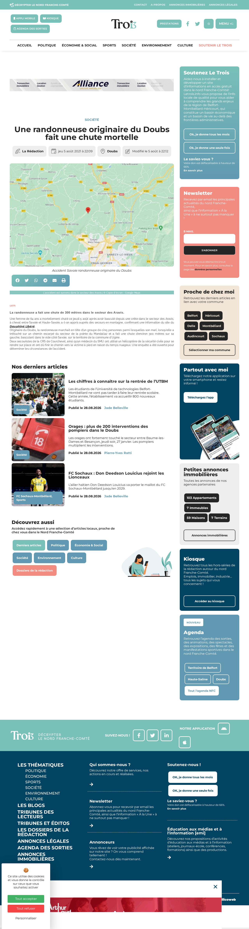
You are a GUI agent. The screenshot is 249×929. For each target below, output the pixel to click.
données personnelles (208, 269)
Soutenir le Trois (215, 45)
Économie (36, 776)
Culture (185, 45)
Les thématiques (40, 765)
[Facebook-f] (187, 23)
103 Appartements (202, 498)
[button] (18, 281)
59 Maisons (196, 518)
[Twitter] (197, 23)
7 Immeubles (197, 508)
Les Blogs (31, 805)
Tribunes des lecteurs (36, 814)
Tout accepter (26, 899)
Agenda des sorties (45, 847)
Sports (109, 45)
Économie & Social (79, 45)
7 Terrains (219, 518)
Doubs (112, 151)
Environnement (157, 45)
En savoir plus (193, 170)
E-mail (189, 231)
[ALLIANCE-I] (92, 104)
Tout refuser (26, 908)
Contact (140, 4)
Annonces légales (223, 4)
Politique (47, 45)
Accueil (24, 45)
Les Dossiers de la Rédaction (43, 832)
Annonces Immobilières (187, 4)
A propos (158, 4)
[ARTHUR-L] (124, 904)
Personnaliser (25, 918)
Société (129, 45)
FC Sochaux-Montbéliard (34, 496)
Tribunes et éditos (43, 823)
